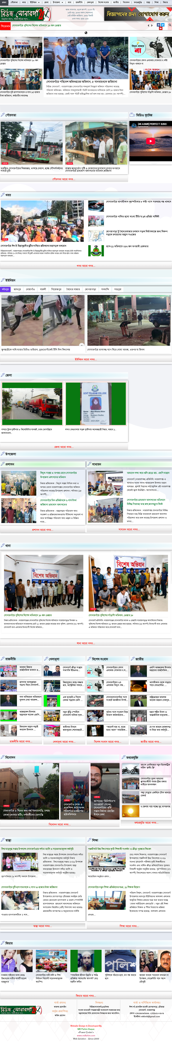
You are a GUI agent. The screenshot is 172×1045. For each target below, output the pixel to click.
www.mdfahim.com (86, 1035)
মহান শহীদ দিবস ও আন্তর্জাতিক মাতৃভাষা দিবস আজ (158, 714)
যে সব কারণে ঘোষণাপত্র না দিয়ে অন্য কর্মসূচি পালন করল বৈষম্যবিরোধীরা (160, 731)
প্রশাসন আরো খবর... (42, 529)
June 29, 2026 (29, 819)
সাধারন (96, 464)
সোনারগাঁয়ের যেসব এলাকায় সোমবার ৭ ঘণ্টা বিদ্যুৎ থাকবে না (117, 670)
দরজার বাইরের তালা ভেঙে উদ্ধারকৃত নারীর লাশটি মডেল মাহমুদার (117, 978)
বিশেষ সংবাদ (100, 659)
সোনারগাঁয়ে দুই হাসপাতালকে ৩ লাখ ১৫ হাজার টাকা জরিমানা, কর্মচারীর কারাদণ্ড (20, 94)
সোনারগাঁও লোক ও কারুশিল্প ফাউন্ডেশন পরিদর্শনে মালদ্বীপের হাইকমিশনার (74, 809)
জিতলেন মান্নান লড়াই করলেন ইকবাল (29, 728)
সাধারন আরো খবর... (129, 529)
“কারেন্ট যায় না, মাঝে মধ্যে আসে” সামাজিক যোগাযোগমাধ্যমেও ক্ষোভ (117, 729)
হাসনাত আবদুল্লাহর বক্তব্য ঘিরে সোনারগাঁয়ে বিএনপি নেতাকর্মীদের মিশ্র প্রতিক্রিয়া (30, 686)
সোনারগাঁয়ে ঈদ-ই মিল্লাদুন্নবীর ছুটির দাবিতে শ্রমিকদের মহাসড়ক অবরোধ (33, 245)
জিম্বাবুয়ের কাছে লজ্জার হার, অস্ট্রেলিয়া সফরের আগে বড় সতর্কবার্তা (73, 685)
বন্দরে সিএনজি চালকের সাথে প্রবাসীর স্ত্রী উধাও (21, 429)
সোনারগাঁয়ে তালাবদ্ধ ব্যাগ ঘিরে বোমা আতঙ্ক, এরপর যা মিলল (115, 349)
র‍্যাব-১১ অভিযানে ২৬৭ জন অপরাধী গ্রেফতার (127, 246)
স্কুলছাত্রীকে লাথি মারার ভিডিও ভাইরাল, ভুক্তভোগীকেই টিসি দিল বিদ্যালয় (35, 349)
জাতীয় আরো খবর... (151, 741)
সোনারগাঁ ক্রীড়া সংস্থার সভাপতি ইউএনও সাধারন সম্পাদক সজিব (73, 670)
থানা (8, 546)
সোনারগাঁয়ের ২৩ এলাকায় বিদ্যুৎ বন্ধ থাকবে (114, 685)
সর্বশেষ (5, 163)
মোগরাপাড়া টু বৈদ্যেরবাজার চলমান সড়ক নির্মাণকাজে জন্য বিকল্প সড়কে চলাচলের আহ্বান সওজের (137, 233)
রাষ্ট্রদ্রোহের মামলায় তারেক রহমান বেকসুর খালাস (159, 699)
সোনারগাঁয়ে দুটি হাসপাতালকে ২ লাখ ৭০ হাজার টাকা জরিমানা (29, 887)
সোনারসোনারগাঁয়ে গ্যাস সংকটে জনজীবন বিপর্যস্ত (117, 698)
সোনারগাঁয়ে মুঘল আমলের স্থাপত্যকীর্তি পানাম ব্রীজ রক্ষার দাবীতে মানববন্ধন (153, 781)
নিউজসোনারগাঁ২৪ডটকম (12, 819)
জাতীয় (140, 659)
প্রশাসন (10, 464)
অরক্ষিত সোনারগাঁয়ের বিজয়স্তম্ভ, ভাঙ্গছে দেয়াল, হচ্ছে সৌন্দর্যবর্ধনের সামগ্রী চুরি (32, 170)
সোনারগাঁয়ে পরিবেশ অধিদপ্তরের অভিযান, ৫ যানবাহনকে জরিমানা (42, 25)
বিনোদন (10, 757)
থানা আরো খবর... (86, 643)
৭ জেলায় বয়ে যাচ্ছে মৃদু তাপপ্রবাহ (155, 806)
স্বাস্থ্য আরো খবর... (42, 926)
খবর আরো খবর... (86, 265)
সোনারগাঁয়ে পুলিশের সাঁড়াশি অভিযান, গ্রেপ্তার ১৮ (150, 92)
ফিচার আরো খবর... (86, 995)
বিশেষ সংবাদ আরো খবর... (107, 741)
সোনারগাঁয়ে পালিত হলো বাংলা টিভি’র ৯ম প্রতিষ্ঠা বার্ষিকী (132, 216)
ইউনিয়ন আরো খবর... (86, 359)
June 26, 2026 (70, 819)
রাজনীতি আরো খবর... (21, 741)
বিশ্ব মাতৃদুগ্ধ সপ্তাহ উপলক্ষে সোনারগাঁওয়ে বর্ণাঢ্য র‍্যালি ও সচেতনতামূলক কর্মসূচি (37, 849)
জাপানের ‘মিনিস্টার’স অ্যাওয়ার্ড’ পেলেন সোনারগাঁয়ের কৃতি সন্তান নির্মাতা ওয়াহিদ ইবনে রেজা (104, 807)
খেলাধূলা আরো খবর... (64, 741)
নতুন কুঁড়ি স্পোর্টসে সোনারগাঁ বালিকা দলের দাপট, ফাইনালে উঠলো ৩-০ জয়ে (73, 716)
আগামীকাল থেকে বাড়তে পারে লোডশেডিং (160, 684)
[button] (152, 25)
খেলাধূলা (54, 659)
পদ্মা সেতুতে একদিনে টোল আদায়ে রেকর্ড (156, 794)
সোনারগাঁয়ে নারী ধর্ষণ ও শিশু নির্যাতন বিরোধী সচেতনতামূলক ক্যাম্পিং (152, 978)
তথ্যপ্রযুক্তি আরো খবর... (146, 822)
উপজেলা (11, 454)
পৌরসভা (11, 115)
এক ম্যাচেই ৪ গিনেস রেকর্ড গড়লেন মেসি (72, 698)
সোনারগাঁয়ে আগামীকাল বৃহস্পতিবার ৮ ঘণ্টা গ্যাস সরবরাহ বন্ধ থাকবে (138, 201)
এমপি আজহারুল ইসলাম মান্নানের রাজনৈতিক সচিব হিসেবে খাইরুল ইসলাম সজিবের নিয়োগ (160, 672)
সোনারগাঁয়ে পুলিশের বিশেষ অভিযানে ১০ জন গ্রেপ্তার (28, 615)
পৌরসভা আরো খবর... (64, 179)
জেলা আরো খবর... (64, 447)
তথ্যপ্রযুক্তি (132, 758)
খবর (8, 195)
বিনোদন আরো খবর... (60, 824)
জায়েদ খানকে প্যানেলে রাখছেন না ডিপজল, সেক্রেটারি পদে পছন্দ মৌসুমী (84, 978)
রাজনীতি (10, 659)
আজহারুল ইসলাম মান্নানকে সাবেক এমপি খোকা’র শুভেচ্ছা (29, 714)
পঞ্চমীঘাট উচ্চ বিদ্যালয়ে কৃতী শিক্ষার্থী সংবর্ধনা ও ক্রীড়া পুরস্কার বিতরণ (119, 849)
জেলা (9, 375)
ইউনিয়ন (10, 280)
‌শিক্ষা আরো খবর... (129, 926)
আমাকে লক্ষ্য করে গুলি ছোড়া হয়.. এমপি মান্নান (148, 473)
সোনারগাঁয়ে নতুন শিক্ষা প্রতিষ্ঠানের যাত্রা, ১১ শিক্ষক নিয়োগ (114, 887)
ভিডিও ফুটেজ (144, 115)
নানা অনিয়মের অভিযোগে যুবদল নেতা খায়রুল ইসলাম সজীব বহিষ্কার (30, 699)
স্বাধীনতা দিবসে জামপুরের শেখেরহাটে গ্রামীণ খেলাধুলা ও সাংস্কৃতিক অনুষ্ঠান (72, 731)
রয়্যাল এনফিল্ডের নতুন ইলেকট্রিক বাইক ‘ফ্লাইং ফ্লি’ (155, 766)
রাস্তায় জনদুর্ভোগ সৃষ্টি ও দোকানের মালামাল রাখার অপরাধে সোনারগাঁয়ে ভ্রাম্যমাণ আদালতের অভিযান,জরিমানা (92, 170)
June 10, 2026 (100, 819)
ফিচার (9, 943)
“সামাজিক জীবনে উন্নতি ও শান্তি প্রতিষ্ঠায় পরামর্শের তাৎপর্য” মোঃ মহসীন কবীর (15, 978)
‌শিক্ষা (95, 840)
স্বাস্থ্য (8, 840)
